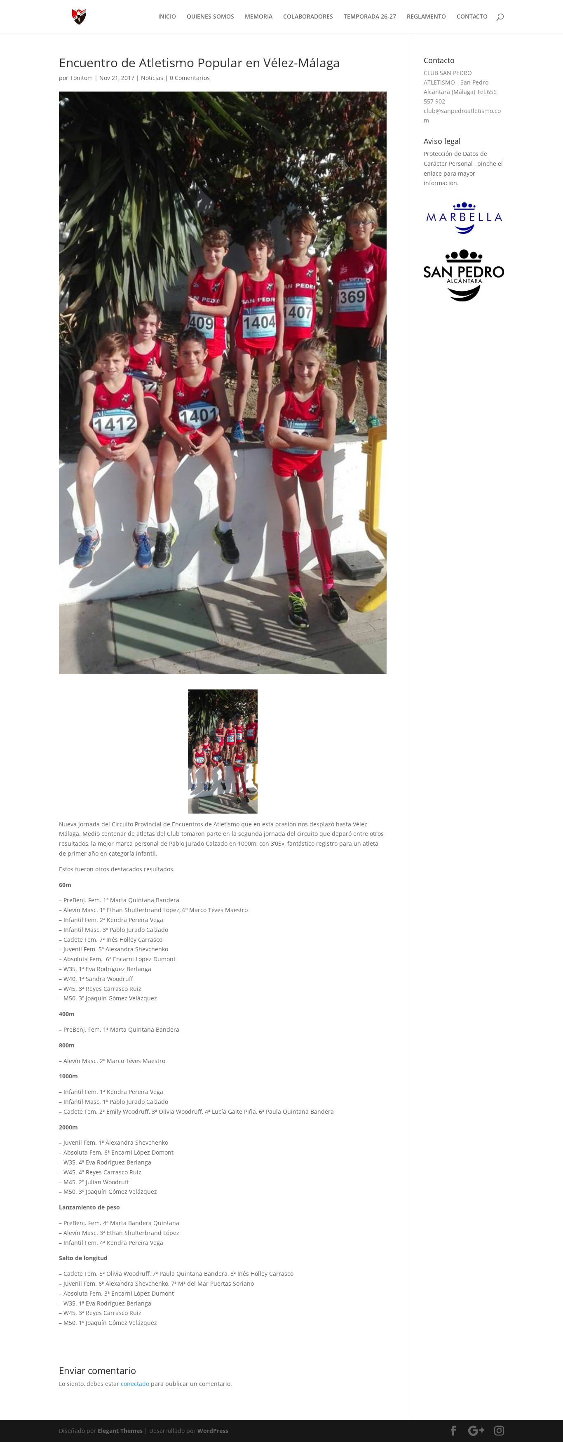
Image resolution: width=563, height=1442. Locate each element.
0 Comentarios (190, 78)
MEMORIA (258, 17)
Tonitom (81, 78)
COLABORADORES (308, 17)
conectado (135, 1384)
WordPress (212, 1431)
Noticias (152, 78)
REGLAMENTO (426, 17)
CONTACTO (472, 17)
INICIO (167, 17)
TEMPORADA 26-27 (370, 17)
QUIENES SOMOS (210, 17)
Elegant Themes (120, 1431)
